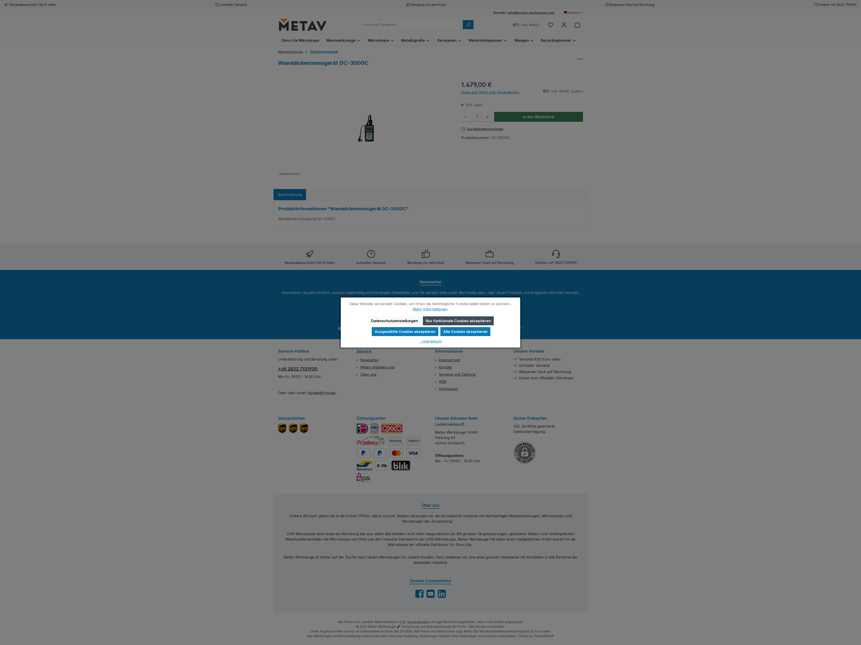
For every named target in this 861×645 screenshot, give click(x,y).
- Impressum (430, 341)
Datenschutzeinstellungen (394, 321)
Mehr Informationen (430, 309)
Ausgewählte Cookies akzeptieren (405, 331)
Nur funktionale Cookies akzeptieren (458, 321)
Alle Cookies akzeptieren (465, 331)
